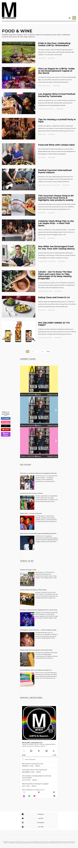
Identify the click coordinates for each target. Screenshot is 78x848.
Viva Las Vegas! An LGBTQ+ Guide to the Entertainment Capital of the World (56, 70)
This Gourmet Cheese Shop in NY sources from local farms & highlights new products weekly (56, 197)
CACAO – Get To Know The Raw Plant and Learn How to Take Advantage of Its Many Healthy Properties (55, 275)
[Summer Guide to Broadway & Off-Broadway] (27, 599)
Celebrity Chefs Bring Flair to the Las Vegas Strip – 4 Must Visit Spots (56, 223)
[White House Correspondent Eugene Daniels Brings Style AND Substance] (27, 543)
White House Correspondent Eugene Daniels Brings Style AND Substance (38, 534)
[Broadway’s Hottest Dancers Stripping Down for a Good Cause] (27, 619)
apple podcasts (5, 434)
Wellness (49, 291)
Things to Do (50, 109)
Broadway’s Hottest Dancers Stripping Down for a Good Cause (38, 610)
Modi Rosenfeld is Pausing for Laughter (35, 784)
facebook (6, 418)
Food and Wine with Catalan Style (56, 145)
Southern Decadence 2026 (28, 570)
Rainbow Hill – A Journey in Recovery (31, 513)
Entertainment (42, 261)
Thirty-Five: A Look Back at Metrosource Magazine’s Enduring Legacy (38, 474)
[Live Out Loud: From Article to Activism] (27, 503)
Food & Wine (41, 58)
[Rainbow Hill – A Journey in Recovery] (27, 523)
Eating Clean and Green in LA (54, 297)
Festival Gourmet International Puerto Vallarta (55, 171)
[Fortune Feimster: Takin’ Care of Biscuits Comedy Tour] (27, 679)
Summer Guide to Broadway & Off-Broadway (33, 590)
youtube (6, 429)
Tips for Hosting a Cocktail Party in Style (57, 120)
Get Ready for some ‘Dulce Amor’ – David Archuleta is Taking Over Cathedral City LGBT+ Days (38, 630)
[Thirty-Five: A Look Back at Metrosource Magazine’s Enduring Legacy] (27, 482)
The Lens (48, 185)
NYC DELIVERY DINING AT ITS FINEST (54, 323)
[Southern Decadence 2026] (27, 579)
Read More (51, 58)
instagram (7, 422)
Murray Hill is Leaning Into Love (32, 764)
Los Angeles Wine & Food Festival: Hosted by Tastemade (56, 95)
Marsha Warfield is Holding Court (33, 790)
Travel (48, 85)
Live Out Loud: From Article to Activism (31, 493)
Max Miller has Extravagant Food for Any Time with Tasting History (56, 247)
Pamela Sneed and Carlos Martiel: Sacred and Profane (36, 650)
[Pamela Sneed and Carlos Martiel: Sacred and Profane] (27, 659)
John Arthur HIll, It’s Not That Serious (34, 770)
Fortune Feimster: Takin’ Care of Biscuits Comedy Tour (36, 670)
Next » (48, 351)
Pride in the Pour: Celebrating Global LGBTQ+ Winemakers (54, 44)
